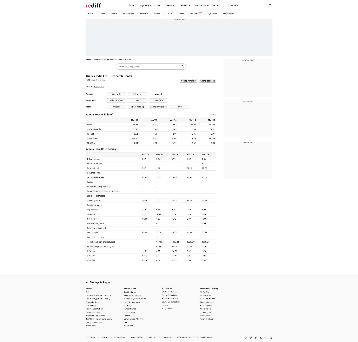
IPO (87, 306)
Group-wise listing (92, 302)
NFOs (126, 322)
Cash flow (158, 100)
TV (224, 5)
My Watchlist (228, 14)
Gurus (216, 5)
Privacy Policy (119, 338)
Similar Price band (93, 312)
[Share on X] (251, 338)
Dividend (116, 107)
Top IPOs (93, 306)
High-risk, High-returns (132, 295)
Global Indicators (206, 302)
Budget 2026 (167, 309)
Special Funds (129, 312)
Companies (97, 59)
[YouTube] (266, 338)
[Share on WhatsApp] (246, 338)
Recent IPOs (90, 309)
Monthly (108, 295)
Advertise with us (206, 319)
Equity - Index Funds (169, 292)
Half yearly (137, 94)
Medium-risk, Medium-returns (135, 299)
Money (184, 5)
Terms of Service (137, 338)
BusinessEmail (202, 5)
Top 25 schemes (130, 292)
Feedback (153, 338)
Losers (169, 14)
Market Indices (205, 309)
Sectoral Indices (206, 312)
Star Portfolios (195, 14)
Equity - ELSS (167, 289)
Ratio (179, 107)
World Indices (205, 316)
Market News (91, 326)
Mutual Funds (128, 14)
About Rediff (90, 338)
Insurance (144, 14)
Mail (159, 5)
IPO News (99, 309)
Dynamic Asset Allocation (133, 319)
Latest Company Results (95, 322)
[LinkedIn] (271, 338)
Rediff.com (187, 338)
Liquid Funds (129, 316)
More (233, 5)
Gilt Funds (128, 306)
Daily (95, 295)
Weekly (100, 295)
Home (131, 5)
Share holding (137, 107)
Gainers (157, 14)
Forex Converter (206, 306)
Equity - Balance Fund (170, 299)
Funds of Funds (130, 309)
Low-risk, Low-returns (132, 302)
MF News (165, 305)
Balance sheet (116, 100)
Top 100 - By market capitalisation (99, 319)
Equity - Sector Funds (170, 295)
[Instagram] (261, 338)
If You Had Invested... (208, 299)
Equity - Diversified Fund (171, 302)
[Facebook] (256, 338)
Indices (102, 14)
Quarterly (116, 94)
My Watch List (205, 295)
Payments (144, 5)
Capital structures (158, 107)
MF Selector (128, 326)
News (169, 5)
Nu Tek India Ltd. (110, 59)
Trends (181, 14)
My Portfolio (212, 14)
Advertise (104, 338)
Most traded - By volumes (95, 316)
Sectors (114, 14)
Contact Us (167, 338)
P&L (137, 100)
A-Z (87, 292)
